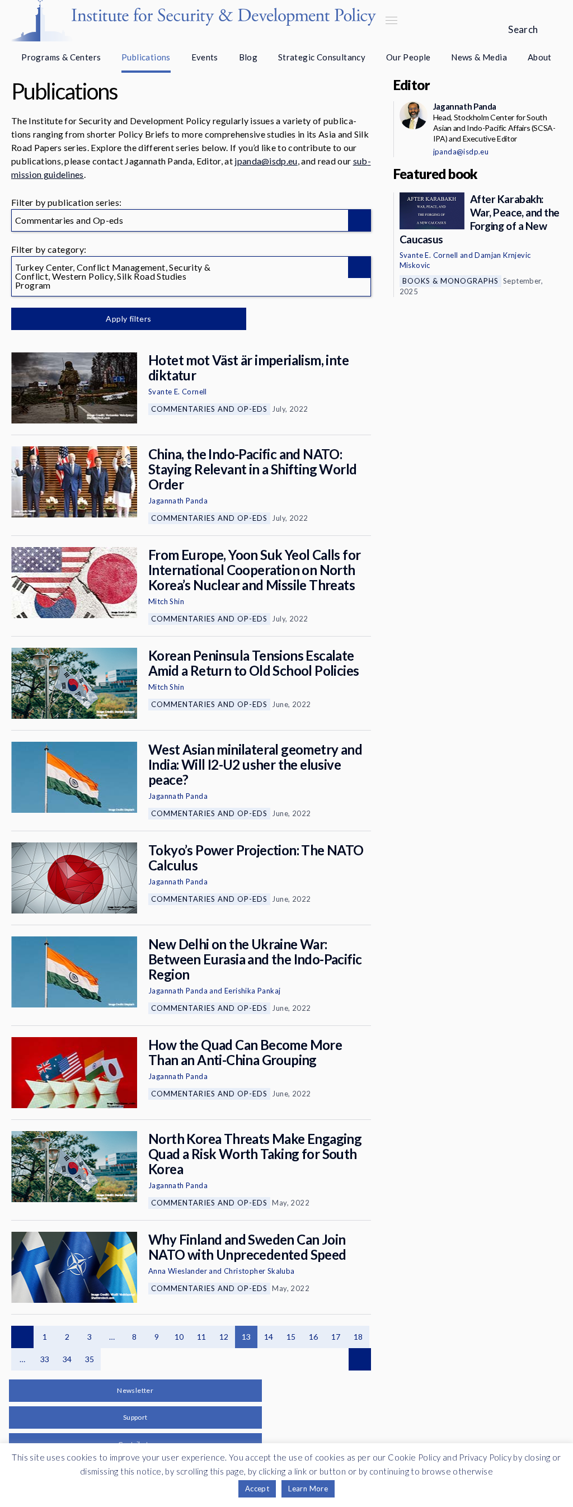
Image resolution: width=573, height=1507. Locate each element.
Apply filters (128, 318)
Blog (248, 57)
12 (224, 1336)
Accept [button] (257, 1488)
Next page (360, 1359)
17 (336, 1336)
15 (291, 1336)
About (540, 57)
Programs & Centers (61, 57)
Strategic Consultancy (321, 57)
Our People (408, 57)
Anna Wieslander (177, 1270)
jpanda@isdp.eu (265, 161)
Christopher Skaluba (259, 1270)
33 (45, 1359)
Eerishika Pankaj (252, 990)
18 (358, 1336)
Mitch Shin (166, 601)
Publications (146, 57)
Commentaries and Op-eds (209, 408)
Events (204, 57)
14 (269, 1336)
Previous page (22, 1337)
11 (201, 1336)
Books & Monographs (450, 280)
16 (313, 1336)
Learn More (308, 1488)
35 (90, 1359)
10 (179, 1336)
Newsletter (135, 1390)
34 (67, 1359)
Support (135, 1417)
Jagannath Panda (178, 500)
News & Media (479, 57)
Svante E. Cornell (177, 391)
